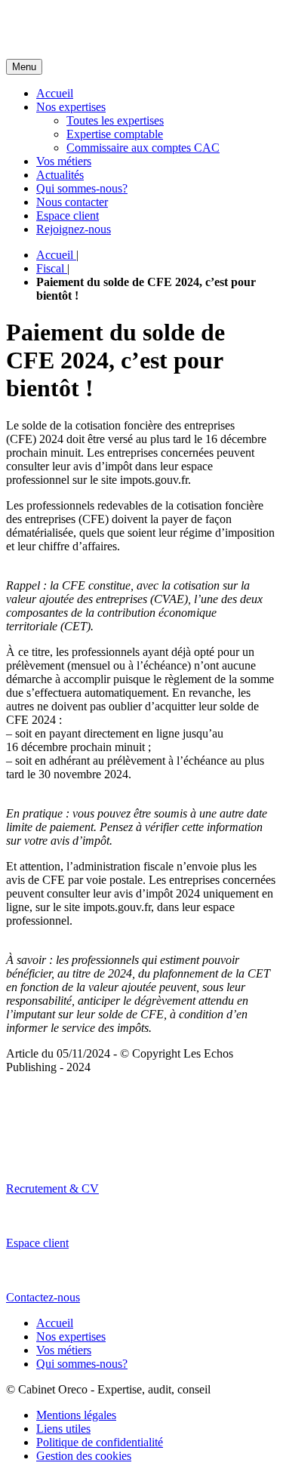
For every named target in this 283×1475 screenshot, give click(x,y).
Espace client (67, 215)
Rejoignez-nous (73, 229)
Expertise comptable (114, 134)
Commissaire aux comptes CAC (143, 147)
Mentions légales (76, 1415)
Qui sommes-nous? (82, 188)
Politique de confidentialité (99, 1442)
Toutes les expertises (115, 120)
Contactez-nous (43, 1297)
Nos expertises (71, 106)
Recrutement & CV (52, 1188)
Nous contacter (72, 202)
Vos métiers (63, 161)
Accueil (54, 93)
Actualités (60, 174)
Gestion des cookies (83, 1455)
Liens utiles (63, 1428)
